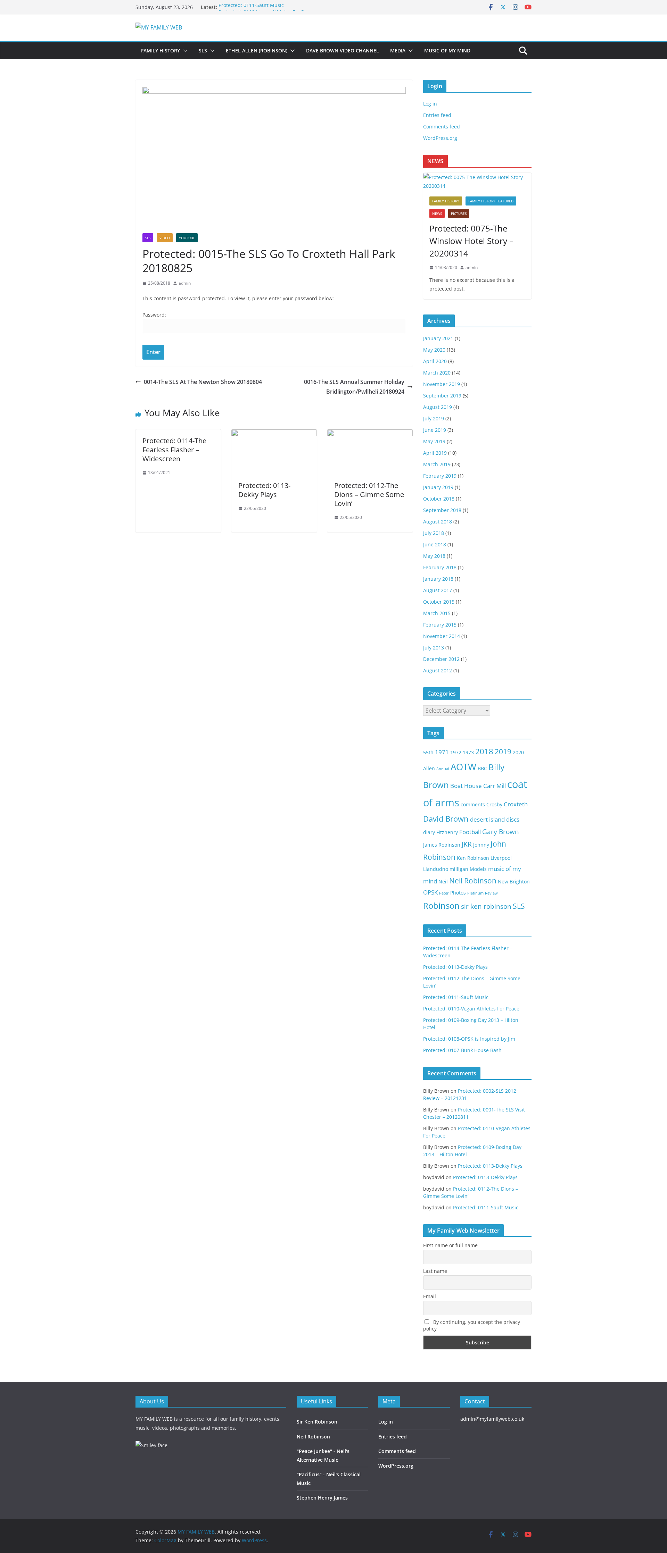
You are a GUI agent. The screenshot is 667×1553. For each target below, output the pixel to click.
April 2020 (435, 361)
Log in (430, 103)
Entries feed (437, 115)
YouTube (187, 237)
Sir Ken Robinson (317, 1421)
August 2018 (437, 521)
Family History (445, 201)
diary (429, 832)
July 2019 (433, 418)
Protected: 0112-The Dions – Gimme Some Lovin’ (369, 494)
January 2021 (438, 338)
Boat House (466, 786)
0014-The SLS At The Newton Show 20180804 (203, 382)
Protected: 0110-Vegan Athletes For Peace (471, 1008)
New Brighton (514, 881)
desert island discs (494, 819)
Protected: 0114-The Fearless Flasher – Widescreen (174, 449)
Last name (435, 1271)
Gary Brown (500, 831)
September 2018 (442, 510)
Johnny (481, 844)
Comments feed (441, 126)
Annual (442, 768)
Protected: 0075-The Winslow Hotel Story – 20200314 (471, 241)
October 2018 (438, 498)
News (437, 213)
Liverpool (501, 858)
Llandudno (435, 869)
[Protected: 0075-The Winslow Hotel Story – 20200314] (477, 181)
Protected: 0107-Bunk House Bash (462, 1050)
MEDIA (397, 50)
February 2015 (439, 624)
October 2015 (438, 601)
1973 (468, 752)
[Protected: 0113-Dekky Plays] (274, 434)
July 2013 (433, 647)
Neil (443, 881)
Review (491, 893)
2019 (503, 751)
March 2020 (437, 372)
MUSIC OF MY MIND (447, 50)
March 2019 (437, 464)
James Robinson (441, 844)
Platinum (475, 893)
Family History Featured (490, 201)
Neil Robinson (472, 880)
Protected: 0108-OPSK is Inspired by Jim (469, 1038)
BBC (482, 768)
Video (164, 237)
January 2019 (438, 487)
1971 (442, 752)
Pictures (459, 213)
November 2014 (441, 636)
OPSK (430, 892)
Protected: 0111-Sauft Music (251, 7)
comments (473, 804)
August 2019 (437, 407)
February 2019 (439, 475)
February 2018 (439, 567)
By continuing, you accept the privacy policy (471, 1325)
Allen (429, 768)
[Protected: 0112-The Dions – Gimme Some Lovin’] (370, 434)
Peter (444, 893)
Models (478, 869)
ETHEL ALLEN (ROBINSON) (256, 50)
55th (428, 752)
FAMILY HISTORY (160, 50)
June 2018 (434, 544)
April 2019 (435, 453)
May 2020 (434, 349)
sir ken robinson (486, 906)
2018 (484, 751)
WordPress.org (440, 138)
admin (185, 283)
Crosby (494, 804)
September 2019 (442, 395)
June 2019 (434, 430)
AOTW (463, 767)
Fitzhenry (447, 832)
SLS (203, 50)
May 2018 (434, 556)
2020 (518, 752)
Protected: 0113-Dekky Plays (264, 490)
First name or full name (450, 1245)
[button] (184, 51)
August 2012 (437, 670)
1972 (455, 752)
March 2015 (437, 613)
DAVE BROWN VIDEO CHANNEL (342, 50)
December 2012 (441, 659)
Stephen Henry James (322, 1497)
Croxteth (516, 804)
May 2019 (434, 441)
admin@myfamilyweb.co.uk (492, 1419)
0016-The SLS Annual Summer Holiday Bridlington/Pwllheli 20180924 (354, 387)
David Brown (446, 818)
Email (429, 1296)
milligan (459, 869)
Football (470, 832)
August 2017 (437, 590)
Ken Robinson (473, 858)
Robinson (441, 905)
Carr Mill (494, 786)
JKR (467, 844)
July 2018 (433, 533)
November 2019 (441, 384)
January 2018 (438, 579)
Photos (458, 892)
